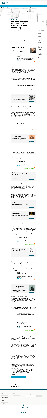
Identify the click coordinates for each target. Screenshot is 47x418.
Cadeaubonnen (15, 396)
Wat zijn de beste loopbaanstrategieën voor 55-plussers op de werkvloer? (23, 369)
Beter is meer (40, 33)
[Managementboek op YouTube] (23, 412)
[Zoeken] (30, 3)
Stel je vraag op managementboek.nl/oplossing (22, 365)
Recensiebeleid (3, 401)
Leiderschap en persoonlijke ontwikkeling (14, 7)
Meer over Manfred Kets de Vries (20, 51)
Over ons (2, 393)
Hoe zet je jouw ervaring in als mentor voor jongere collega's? (21, 372)
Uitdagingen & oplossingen (6, 7)
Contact (2, 394)
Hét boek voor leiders (41, 44)
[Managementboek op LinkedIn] (21, 412)
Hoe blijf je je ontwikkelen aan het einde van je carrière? (20, 371)
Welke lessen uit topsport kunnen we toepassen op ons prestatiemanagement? (23, 375)
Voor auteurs (3, 400)
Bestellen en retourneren (4, 397)
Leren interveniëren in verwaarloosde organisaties (41, 54)
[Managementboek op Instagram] (25, 412)
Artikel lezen (31, 141)
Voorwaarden (3, 396)
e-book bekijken (19, 60)
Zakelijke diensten (15, 393)
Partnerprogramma (3, 403)
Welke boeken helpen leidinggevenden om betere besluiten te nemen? (22, 370)
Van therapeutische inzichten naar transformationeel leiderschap (25, 7)
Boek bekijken (18, 165)
